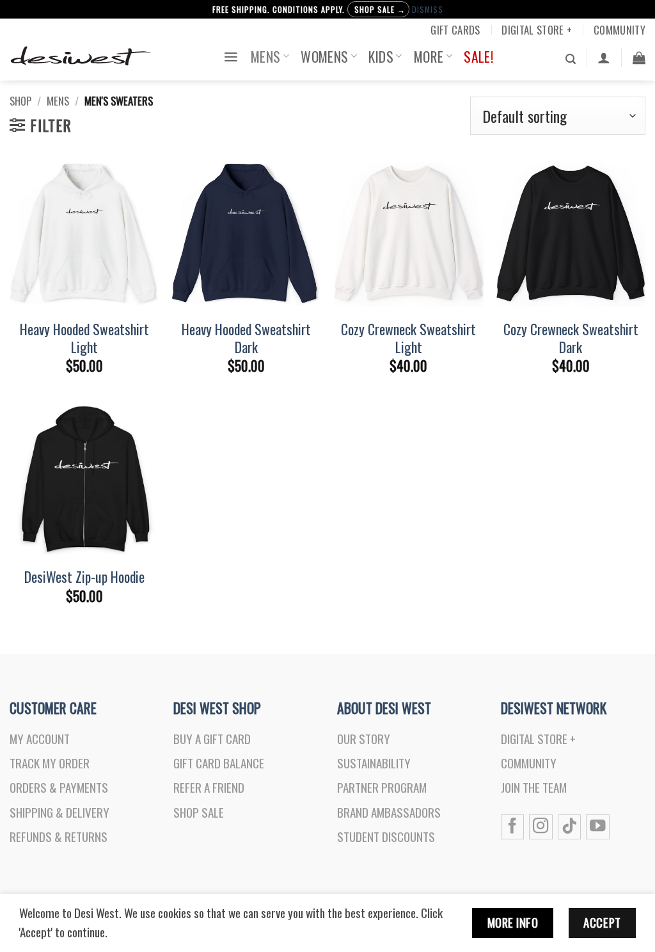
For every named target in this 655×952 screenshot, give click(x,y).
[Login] (603, 58)
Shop (20, 101)
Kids (380, 56)
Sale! (478, 56)
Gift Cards (455, 30)
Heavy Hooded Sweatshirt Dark (246, 338)
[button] (231, 56)
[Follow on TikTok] (569, 826)
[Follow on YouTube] (597, 826)
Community (619, 30)
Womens (325, 56)
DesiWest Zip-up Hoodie (84, 576)
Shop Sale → (380, 9)
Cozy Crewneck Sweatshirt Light (408, 338)
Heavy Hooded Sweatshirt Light (84, 338)
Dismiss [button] (427, 9)
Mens (266, 56)
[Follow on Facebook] (512, 826)
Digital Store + (536, 30)
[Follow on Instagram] (540, 826)
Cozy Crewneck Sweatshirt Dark (570, 338)
